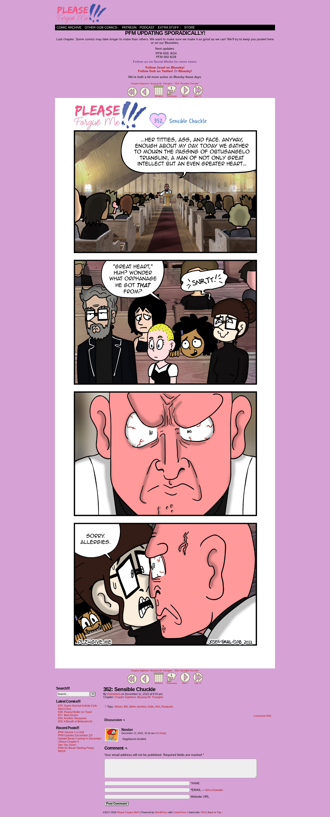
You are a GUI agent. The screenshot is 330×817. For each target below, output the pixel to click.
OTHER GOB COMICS (102, 27)
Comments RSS (262, 716)
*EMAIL (207, 790)
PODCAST (147, 27)
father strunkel (137, 706)
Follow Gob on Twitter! (155, 71)
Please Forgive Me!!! (165, 13)
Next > (185, 96)
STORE (189, 27)
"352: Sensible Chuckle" (186, 83)
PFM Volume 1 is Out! (71, 732)
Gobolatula (114, 694)
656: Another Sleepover (72, 718)
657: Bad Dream (68, 715)
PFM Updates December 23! (75, 735)
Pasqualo (167, 706)
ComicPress (180, 812)
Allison (118, 706)
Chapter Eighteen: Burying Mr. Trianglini (151, 83)
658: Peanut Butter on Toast (75, 712)
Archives (159, 96)
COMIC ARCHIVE (69, 27)
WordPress (161, 812)
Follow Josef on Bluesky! (165, 67)
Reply (163, 733)
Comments (171, 91)
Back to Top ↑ (215, 812)
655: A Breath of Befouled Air (75, 721)
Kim (157, 706)
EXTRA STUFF (169, 27)
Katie (151, 706)
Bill (126, 706)
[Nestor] (112, 735)
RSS (203, 812)
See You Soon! (67, 744)
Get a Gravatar (214, 790)
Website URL (200, 796)
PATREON (129, 27)
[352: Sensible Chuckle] (165, 667)
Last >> (197, 96)
